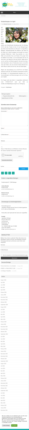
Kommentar (4, 111)
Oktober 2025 (4, 302)
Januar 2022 (3, 407)
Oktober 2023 (4, 358)
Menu (14, 12)
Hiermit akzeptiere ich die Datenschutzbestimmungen (15, 255)
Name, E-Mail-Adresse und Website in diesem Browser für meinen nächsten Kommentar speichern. (14, 149)
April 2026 (3, 289)
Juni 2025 (3, 312)
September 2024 (4, 334)
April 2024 (3, 343)
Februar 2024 (3, 348)
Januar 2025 (3, 324)
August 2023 (3, 363)
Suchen (2, 166)
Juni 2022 (3, 395)
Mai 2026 (3, 287)
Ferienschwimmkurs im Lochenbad (8, 265)
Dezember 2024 (4, 326)
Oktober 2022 (4, 388)
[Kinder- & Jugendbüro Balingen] (14, 7)
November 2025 (4, 299)
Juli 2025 (3, 309)
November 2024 (4, 329)
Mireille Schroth (7, 24)
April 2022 (3, 400)
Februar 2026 (3, 292)
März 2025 (3, 319)
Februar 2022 (3, 405)
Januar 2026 (3, 294)
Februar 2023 (3, 378)
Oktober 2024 (4, 331)
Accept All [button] (14, 425)
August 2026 (3, 280)
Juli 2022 (3, 393)
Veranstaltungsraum (6, 205)
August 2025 (3, 307)
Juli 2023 (3, 366)
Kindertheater (9, 87)
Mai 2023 (3, 370)
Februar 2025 (3, 321)
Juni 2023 (3, 368)
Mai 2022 (3, 398)
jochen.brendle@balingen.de (7, 189)
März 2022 (3, 402)
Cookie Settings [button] (6, 425)
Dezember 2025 (4, 297)
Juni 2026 (3, 284)
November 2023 (4, 356)
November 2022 (4, 385)
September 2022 (4, 390)
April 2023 (3, 373)
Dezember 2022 (4, 383)
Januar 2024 (3, 351)
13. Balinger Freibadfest (6, 270)
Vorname (3, 244)
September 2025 (4, 304)
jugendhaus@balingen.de (10, 229)
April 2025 (3, 316)
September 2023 (4, 361)
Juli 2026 (3, 282)
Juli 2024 (3, 336)
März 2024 (3, 346)
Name (3, 128)
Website (3, 140)
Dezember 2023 (4, 353)
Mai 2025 (3, 314)
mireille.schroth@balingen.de (7, 196)
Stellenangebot (23, 96)
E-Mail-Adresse (5, 134)
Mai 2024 (3, 341)
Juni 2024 (3, 339)
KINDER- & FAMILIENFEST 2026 (8, 268)
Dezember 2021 (4, 410)
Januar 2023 (3, 380)
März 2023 (3, 375)
